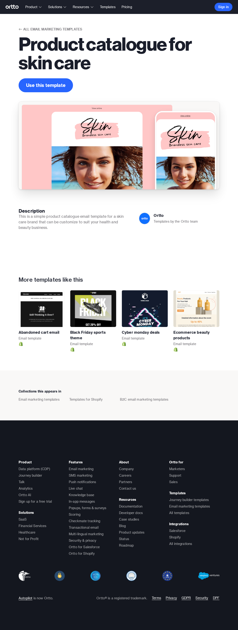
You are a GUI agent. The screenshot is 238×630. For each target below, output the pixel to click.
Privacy (171, 598)
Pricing (127, 7)
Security (201, 598)
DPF (216, 598)
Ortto (159, 215)
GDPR (186, 598)
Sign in (223, 7)
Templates (108, 7)
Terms (156, 598)
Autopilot (25, 598)
